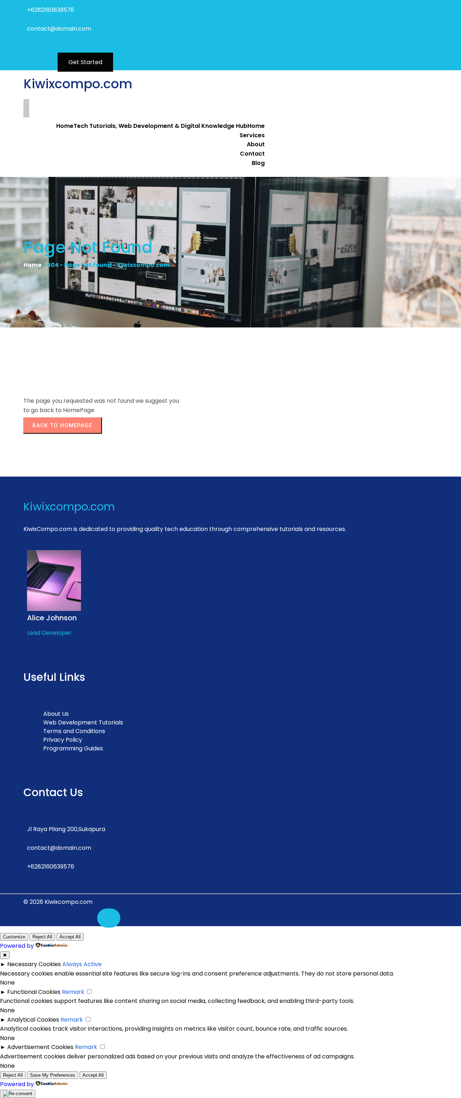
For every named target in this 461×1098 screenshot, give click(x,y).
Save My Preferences (52, 1075)
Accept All (70, 936)
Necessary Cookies (34, 964)
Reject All (42, 936)
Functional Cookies (34, 992)
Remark (73, 992)
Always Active (82, 964)
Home (32, 265)
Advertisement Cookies (40, 1047)
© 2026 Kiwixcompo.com (58, 902)
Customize (14, 936)
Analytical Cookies (33, 1020)
